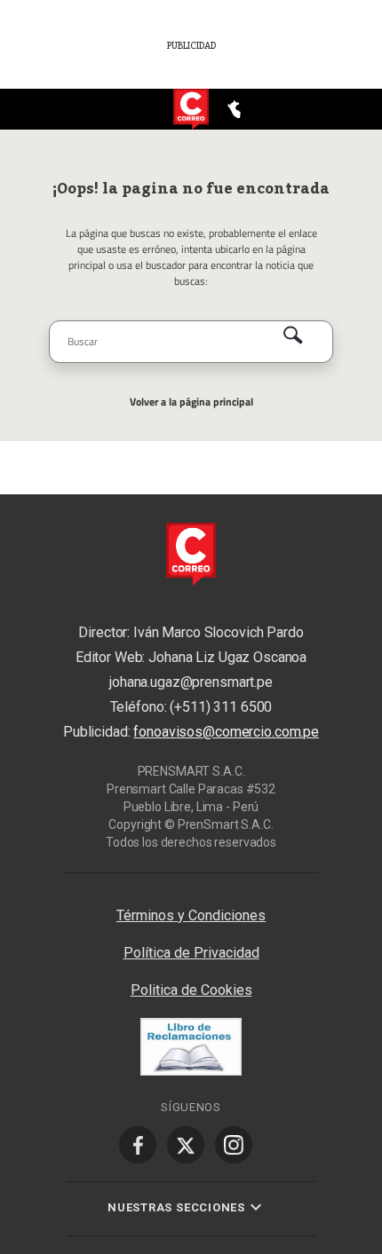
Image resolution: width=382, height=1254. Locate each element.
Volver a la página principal (191, 401)
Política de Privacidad (191, 952)
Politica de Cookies (191, 990)
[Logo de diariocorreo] (191, 110)
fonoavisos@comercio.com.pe (226, 731)
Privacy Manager (191, 881)
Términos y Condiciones (191, 915)
